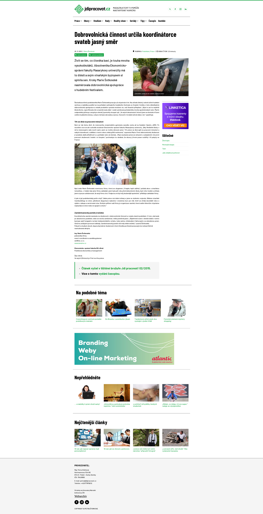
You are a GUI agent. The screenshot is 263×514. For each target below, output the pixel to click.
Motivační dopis (168, 145)
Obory (87, 20)
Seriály (133, 20)
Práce (77, 20)
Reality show (120, 20)
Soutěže (161, 20)
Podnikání (145, 51)
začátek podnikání (97, 55)
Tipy (142, 20)
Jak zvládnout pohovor (171, 153)
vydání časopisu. (109, 273)
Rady (107, 20)
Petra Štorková (89, 51)
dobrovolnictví (81, 55)
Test (164, 149)
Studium (97, 20)
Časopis (152, 20)
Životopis (165, 141)
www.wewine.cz (80, 243)
